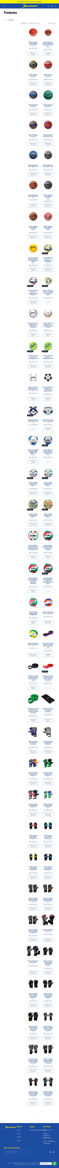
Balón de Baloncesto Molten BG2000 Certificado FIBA (33, 43)
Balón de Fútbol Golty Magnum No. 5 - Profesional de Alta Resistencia (33, 325)
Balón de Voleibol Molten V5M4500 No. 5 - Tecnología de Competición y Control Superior (48, 580)
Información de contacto (31, 1164)
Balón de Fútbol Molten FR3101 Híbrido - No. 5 (33, 420)
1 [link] (36, 1111)
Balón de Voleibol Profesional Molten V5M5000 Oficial (33, 613)
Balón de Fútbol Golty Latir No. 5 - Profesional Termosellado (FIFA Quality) (48, 292)
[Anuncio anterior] (3, 1)
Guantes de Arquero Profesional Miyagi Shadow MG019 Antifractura (48, 962)
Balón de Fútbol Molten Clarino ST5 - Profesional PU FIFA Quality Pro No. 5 (48, 389)
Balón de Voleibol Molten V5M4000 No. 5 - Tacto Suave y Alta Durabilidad (48, 547)
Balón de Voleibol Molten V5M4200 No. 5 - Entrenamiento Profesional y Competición (33, 580)
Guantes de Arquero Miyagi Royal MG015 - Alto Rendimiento (33, 899)
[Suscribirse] (29, 1152)
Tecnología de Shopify (23, 1162)
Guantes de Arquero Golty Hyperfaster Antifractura (33, 743)
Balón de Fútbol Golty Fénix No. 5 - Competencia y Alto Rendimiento (48, 259)
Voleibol (19, 1137)
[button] (3, 6)
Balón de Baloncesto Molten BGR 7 (33, 75)
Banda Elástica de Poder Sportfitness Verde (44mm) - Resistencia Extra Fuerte (33, 710)
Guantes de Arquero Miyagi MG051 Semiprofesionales (33, 837)
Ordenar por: (24, 23)
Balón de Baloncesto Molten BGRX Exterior (48, 135)
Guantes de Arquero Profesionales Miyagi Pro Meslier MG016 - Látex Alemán (48, 1028)
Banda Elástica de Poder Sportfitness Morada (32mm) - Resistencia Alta (48, 645)
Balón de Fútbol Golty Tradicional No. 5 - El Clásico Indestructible (33, 388)
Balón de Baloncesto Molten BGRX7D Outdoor (48, 196)
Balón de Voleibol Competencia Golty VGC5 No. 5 (33, 484)
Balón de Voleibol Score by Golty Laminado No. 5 (48, 612)
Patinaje (19, 1140)
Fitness (19, 1133)
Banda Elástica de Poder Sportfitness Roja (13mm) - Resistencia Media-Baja (48, 678)
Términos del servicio (19, 1164)
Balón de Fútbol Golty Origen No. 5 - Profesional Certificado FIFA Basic (48, 325)
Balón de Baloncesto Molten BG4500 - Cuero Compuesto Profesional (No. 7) (48, 44)
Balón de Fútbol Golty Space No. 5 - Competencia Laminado (33, 357)
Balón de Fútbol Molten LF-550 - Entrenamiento (48, 420)
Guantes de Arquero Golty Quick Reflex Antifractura (33, 774)
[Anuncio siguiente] (56, 1)
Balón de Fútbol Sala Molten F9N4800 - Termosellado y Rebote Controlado (48, 451)
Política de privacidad (35, 1162)
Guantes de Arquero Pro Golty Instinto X (48, 930)
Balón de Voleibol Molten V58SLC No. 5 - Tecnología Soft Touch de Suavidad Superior (33, 547)
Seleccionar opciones (33, 83)
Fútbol (18, 1130)
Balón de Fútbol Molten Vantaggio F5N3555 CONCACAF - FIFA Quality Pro (33, 451)
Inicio (5, 20)
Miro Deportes (15, 1162)
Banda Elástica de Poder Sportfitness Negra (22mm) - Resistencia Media (33, 678)
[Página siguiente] (44, 1111)
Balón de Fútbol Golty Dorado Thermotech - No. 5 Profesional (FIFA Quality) (33, 259)
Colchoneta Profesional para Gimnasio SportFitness (48, 710)
